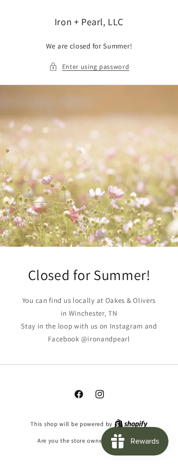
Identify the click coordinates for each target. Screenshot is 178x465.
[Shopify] (131, 424)
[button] (89, 67)
